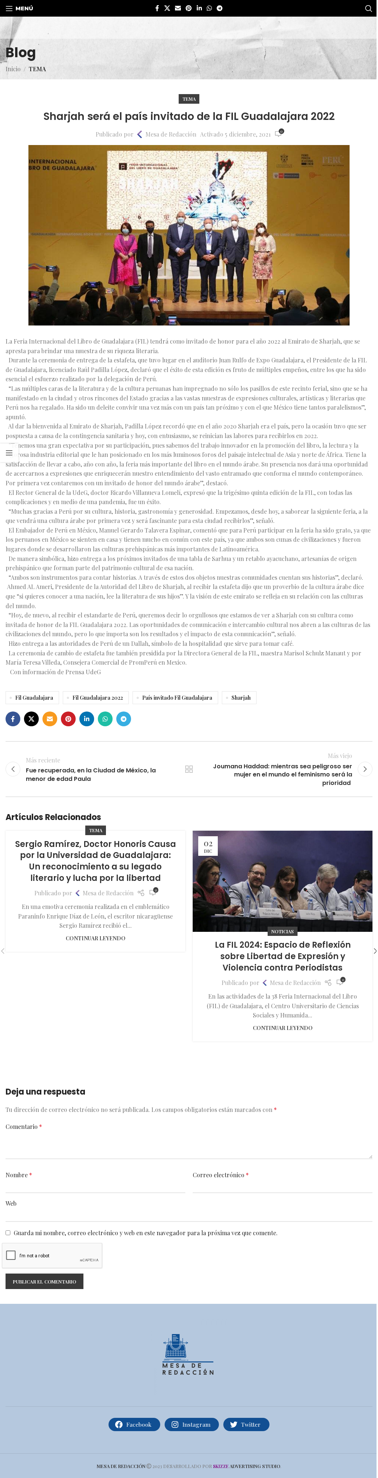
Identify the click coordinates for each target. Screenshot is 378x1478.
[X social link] (167, 8)
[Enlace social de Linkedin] (199, 8)
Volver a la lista (189, 769)
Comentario (24, 1126)
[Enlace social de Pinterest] (188, 8)
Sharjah (241, 697)
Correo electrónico (221, 1175)
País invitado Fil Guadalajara (177, 697)
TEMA (37, 69)
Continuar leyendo (96, 938)
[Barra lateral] (9, 453)
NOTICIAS (282, 931)
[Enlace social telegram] (219, 8)
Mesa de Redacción (170, 134)
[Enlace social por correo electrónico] (177, 8)
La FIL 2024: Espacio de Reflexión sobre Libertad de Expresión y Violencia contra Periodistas (283, 956)
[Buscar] (368, 8)
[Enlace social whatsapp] (209, 8)
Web (11, 1203)
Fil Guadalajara (34, 697)
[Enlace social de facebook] (157, 8)
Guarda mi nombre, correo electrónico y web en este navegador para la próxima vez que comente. (146, 1233)
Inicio (13, 69)
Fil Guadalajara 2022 (97, 697)
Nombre (19, 1175)
